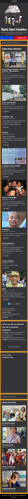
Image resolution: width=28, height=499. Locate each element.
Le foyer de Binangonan (8, 261)
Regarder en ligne (21, 38)
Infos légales (5, 132)
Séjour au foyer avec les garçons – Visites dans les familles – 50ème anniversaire (14, 59)
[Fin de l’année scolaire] (14, 435)
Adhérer (14, 279)
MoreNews (21, 495)
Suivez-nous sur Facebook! (9, 396)
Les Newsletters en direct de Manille (14, 156)
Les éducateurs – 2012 (7, 116)
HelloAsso (17, 347)
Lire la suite (6, 82)
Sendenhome (5, 104)
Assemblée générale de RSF (9, 488)
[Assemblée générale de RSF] (14, 479)
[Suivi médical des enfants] (14, 413)
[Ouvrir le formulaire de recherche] (11, 37)
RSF (4, 72)
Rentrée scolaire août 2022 (14, 93)
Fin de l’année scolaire (7, 445)
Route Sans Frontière (14, 29)
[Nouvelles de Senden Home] (14, 457)
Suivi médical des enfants (8, 423)
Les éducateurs (14, 220)
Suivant (17, 303)
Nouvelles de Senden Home (8, 467)
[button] (2, 37)
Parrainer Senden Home (8, 243)
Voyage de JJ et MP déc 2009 (14, 188)
